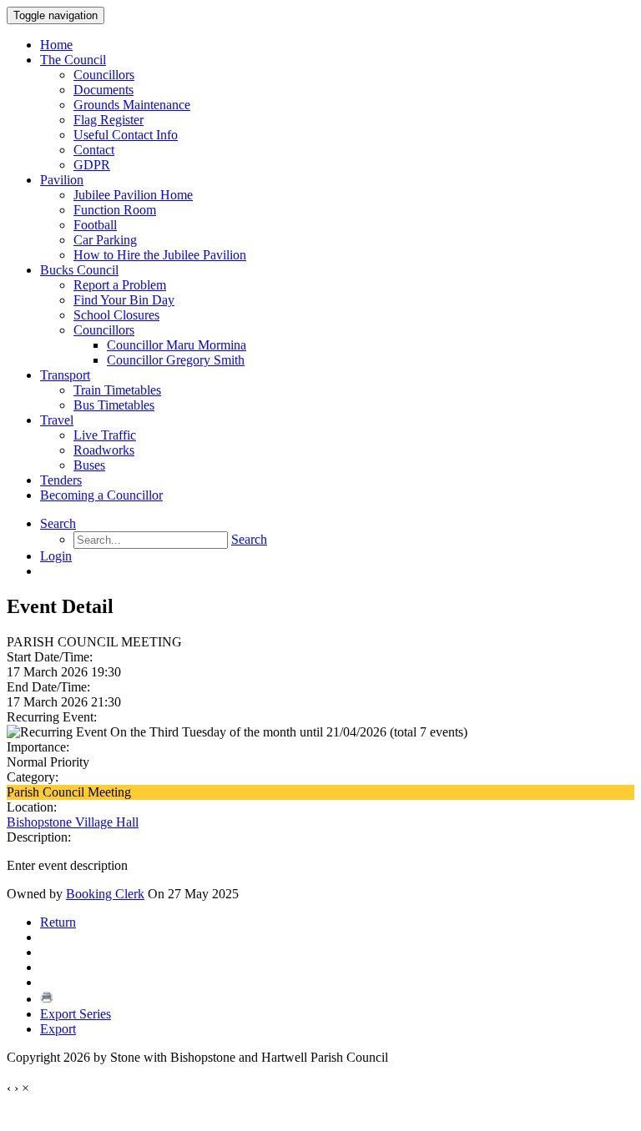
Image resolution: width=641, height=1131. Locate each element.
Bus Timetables (113, 405)
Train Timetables (117, 390)
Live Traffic (104, 435)
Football (95, 225)
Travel (56, 420)
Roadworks (103, 450)
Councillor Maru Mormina (176, 345)
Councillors (103, 75)
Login (56, 556)
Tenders (61, 480)
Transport (65, 375)
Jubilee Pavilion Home (133, 195)
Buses (89, 465)
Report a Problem (119, 285)
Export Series (75, 1014)
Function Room (114, 210)
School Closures (116, 315)
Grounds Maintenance (131, 105)
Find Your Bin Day (123, 300)
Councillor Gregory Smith (176, 360)
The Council (73, 60)
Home (56, 45)
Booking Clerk (105, 894)
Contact (93, 150)
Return (58, 922)
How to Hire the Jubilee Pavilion (159, 255)
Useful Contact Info (125, 135)
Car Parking (105, 240)
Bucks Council (79, 270)
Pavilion (61, 180)
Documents (103, 90)
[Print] (46, 999)
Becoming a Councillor (101, 495)
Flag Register (108, 120)
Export (58, 1029)
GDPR (91, 165)
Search (58, 523)
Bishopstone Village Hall (73, 822)
